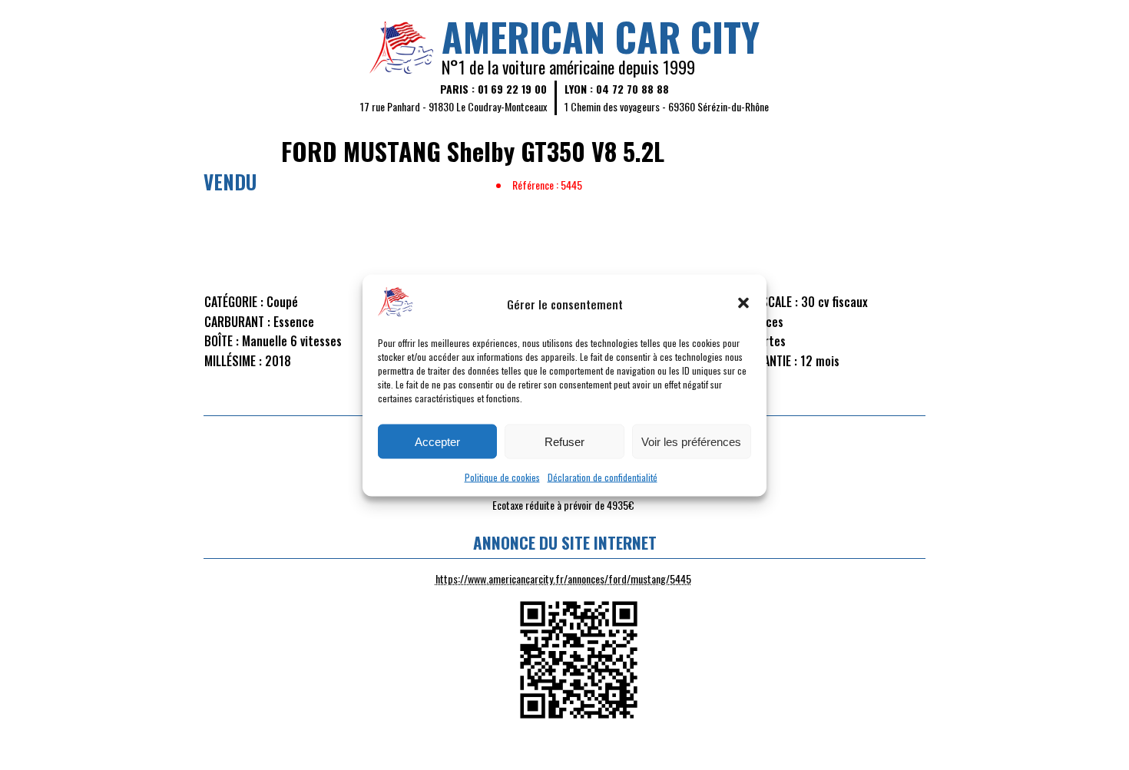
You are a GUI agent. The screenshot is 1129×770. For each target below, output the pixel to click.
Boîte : (221, 341)
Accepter (437, 441)
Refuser (564, 441)
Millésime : (233, 361)
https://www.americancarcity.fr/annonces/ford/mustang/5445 (563, 578)
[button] (743, 303)
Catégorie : (233, 301)
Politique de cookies (502, 476)
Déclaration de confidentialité (602, 476)
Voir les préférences (691, 441)
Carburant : (237, 321)
